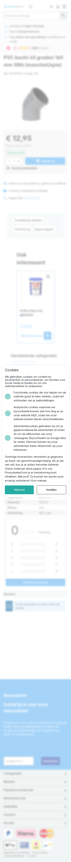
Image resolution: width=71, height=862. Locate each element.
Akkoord (19, 489)
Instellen (51, 489)
